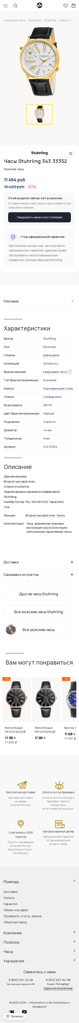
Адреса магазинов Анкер (58, 988)
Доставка (11, 892)
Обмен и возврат (16, 910)
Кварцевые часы (55, 372)
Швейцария (51, 355)
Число (61, 515)
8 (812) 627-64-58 (58, 980)
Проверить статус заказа (23, 916)
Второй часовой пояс (40, 515)
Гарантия (10, 904)
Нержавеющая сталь (58, 388)
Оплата (9, 898)
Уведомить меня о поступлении (39, 217)
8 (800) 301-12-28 (21, 980)
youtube (27, 1010)
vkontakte (14, 1010)
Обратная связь (15, 922)
